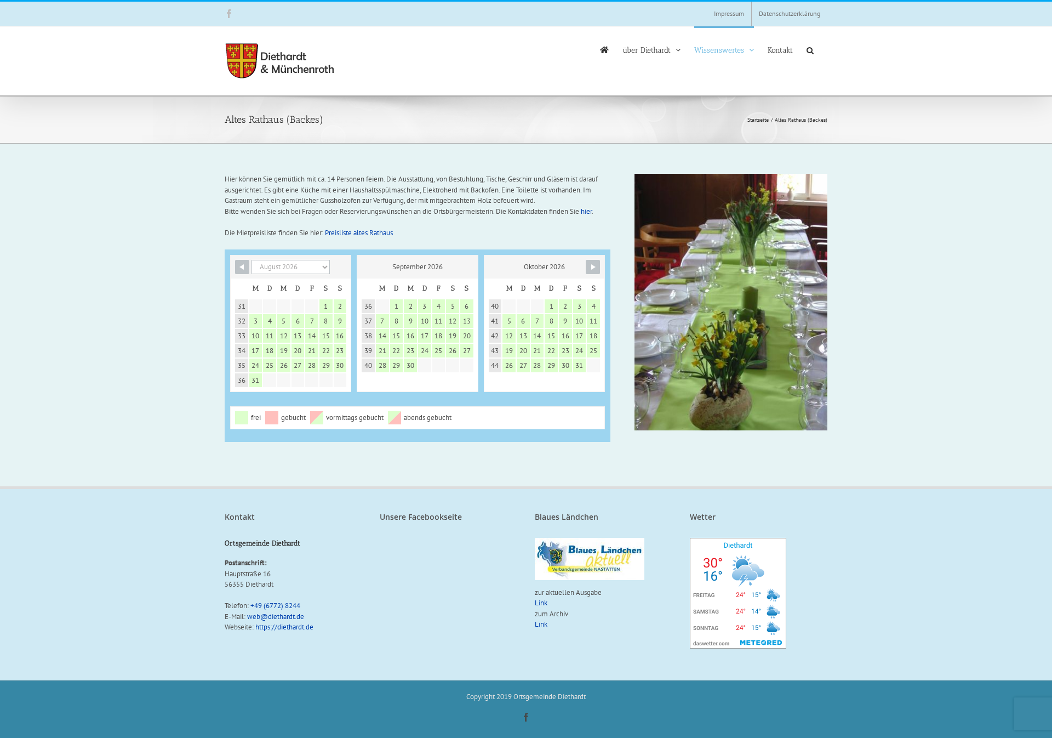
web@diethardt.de (275, 616)
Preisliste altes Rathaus (359, 232)
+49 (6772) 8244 (275, 605)
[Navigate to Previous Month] (242, 267)
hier (586, 211)
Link (541, 603)
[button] (810, 49)
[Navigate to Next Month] (593, 267)
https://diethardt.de (284, 627)
